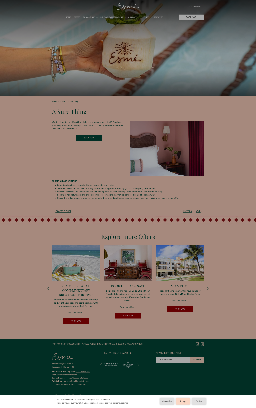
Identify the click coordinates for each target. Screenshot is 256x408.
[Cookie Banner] (128, 401)
